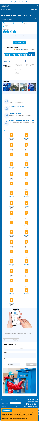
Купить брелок (17, 18)
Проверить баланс (19, 2)
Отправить (31, 364)
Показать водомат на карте (21, 37)
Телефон (21, 348)
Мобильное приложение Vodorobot (33, 401)
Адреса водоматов (12, 2)
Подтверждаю (6, 410)
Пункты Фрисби (35, 18)
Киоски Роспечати (9, 19)
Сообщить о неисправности (26, 2)
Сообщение (5, 352)
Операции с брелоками (15, 2)
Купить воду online (19, 42)
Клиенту (2, 399)
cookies (9, 412)
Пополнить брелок (23, 2)
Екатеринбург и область (5, 9)
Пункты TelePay (4, 19)
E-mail (4, 348)
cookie (31, 414)
